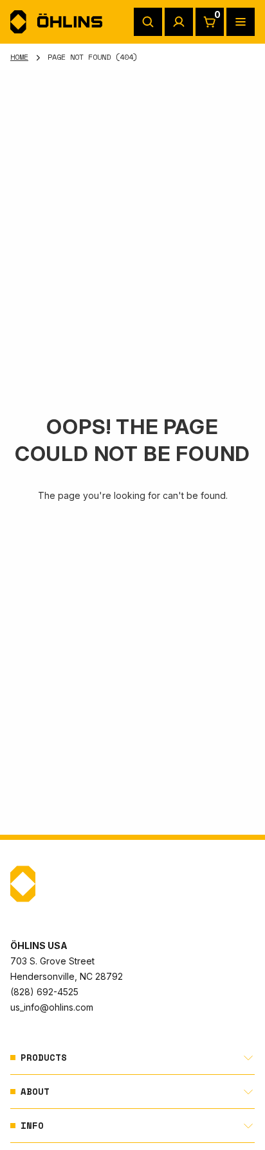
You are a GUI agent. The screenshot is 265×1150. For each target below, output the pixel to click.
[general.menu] (240, 22)
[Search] (148, 22)
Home (19, 56)
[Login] (179, 22)
